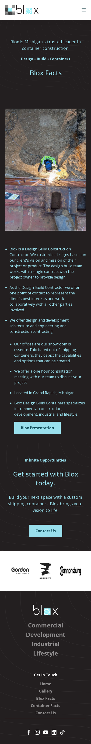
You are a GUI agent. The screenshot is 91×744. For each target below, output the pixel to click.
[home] (22, 10)
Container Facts (45, 705)
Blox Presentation (37, 427)
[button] (83, 9)
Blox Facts (45, 698)
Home (45, 683)
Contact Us (45, 712)
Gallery (45, 691)
